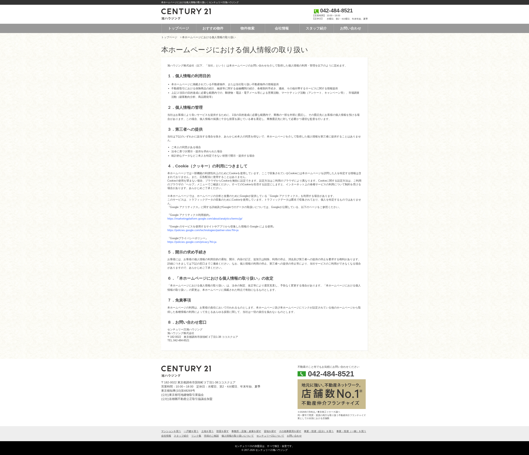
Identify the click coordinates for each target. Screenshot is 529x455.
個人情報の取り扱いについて (238, 436)
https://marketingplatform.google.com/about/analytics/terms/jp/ (204, 218)
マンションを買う (171, 431)
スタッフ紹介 (316, 28)
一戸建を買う (191, 431)
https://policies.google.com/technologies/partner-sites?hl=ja (202, 230)
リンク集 (196, 436)
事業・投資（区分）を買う (319, 431)
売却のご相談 (211, 436)
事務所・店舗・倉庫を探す (246, 431)
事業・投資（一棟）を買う (351, 431)
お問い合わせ (350, 28)
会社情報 (282, 28)
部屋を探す (222, 431)
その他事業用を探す (290, 431)
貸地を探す (270, 431)
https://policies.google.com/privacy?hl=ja (191, 241)
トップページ (178, 28)
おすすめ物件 (213, 28)
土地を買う (207, 431)
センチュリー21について (270, 436)
